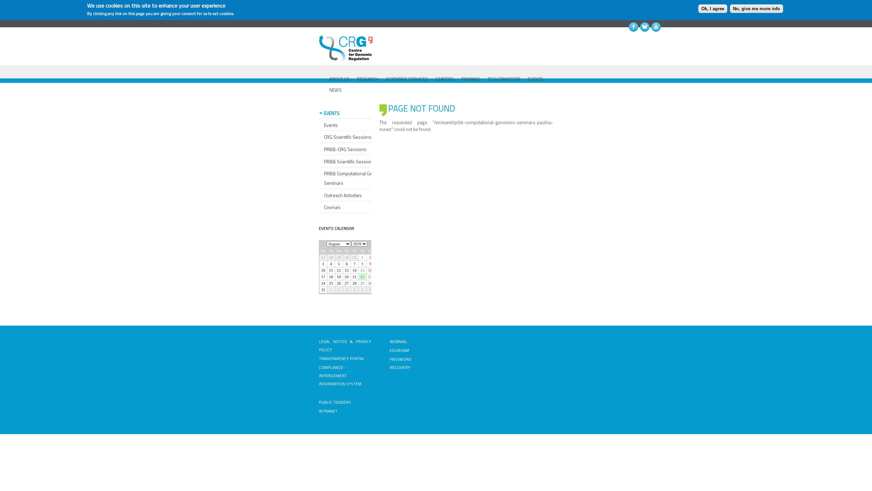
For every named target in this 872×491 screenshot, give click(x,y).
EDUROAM (399, 350)
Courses (332, 207)
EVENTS (535, 79)
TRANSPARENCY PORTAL (341, 358)
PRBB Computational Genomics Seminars (355, 178)
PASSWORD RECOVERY (400, 363)
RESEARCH (367, 79)
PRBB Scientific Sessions (349, 161)
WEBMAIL (398, 341)
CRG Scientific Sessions (348, 136)
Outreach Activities (343, 195)
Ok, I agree (712, 8)
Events (331, 125)
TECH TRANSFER (503, 79)
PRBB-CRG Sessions (345, 149)
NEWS (335, 90)
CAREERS (444, 79)
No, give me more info (756, 8)
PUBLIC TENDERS (335, 402)
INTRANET (328, 411)
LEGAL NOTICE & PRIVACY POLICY (345, 345)
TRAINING (470, 79)
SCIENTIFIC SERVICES (407, 79)
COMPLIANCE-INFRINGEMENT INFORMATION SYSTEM (340, 375)
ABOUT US (339, 79)
